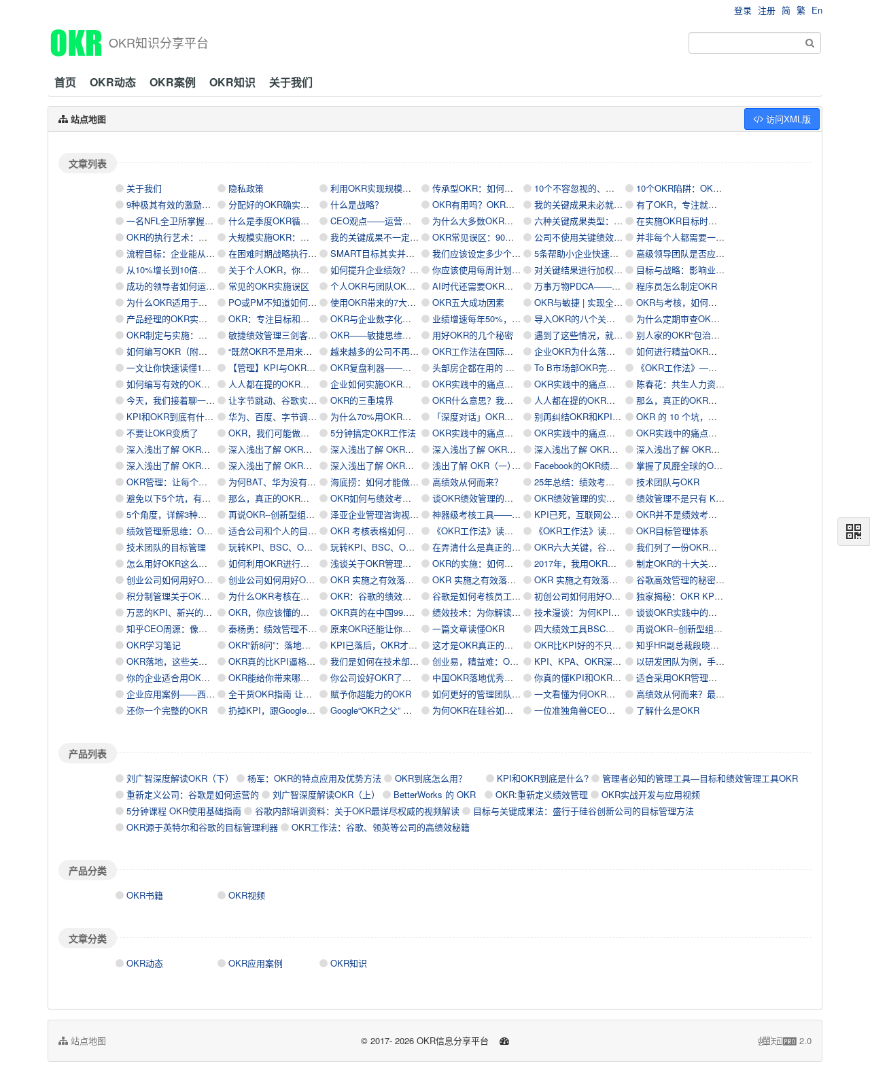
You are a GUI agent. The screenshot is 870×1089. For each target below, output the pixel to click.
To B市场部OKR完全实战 (583, 367)
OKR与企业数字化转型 (375, 318)
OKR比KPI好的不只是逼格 (586, 644)
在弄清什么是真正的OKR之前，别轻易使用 (517, 546)
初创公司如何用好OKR (579, 595)
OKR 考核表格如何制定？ (381, 530)
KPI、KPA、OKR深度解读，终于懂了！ (613, 661)
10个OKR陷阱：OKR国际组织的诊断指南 (717, 188)
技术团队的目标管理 (166, 546)
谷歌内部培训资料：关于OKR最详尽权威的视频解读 (357, 810)
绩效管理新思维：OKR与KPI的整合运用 (205, 530)
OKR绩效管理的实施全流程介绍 (596, 497)
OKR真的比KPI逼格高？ (276, 661)
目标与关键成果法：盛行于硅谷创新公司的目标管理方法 (583, 810)
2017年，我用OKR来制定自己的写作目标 (615, 563)
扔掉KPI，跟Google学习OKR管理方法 (303, 710)
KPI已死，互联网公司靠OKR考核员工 (608, 514)
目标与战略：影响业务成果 (689, 269)
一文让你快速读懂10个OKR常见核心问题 (207, 367)
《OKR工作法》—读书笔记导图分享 (707, 367)
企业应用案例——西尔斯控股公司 (192, 693)
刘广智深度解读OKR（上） (326, 794)
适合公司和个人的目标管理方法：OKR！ (308, 530)
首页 (65, 82)
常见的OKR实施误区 (268, 285)
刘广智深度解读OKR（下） (180, 778)
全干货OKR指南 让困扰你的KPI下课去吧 (308, 693)
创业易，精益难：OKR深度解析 (494, 661)
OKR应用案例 (255, 962)
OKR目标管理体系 (672, 530)
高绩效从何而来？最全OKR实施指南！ (712, 693)
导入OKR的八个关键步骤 (583, 318)
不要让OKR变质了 (162, 432)
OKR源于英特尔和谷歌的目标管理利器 (202, 826)
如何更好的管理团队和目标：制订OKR (508, 693)
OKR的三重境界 (362, 400)
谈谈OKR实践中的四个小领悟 (694, 612)
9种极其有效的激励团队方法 (181, 204)
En (817, 9)
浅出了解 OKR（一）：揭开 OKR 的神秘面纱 (519, 465)
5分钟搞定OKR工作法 (373, 432)
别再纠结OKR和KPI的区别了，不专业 (608, 416)
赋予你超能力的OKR (370, 693)
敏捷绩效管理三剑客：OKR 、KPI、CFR (308, 334)
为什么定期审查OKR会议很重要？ (703, 318)
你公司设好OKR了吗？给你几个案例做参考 (415, 677)
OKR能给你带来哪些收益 (277, 677)
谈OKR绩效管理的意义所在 (486, 497)
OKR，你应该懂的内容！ (277, 612)
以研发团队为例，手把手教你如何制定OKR (720, 661)
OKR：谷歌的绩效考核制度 (384, 595)
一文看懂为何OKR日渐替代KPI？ (599, 693)
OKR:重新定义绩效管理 (541, 794)
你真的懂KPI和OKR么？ (582, 677)
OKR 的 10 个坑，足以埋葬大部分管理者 (716, 416)
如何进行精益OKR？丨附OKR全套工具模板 (721, 351)
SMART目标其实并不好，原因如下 (399, 253)
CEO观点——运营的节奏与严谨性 (397, 220)
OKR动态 (113, 82)
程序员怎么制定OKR (676, 285)
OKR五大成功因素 (468, 302)
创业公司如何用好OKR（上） (286, 579)
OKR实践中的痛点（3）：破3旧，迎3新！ (513, 432)
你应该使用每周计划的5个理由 (492, 269)
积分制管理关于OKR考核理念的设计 (197, 595)
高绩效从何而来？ (467, 481)
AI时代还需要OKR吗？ (477, 285)
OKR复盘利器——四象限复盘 (388, 367)
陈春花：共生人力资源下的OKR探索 (707, 383)
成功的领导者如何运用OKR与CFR (193, 285)
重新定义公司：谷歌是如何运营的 (192, 794)
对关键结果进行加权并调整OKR (596, 269)
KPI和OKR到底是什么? (543, 778)
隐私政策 (246, 188)
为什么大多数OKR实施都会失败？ (499, 220)
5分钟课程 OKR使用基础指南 (183, 810)
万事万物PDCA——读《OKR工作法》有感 (617, 285)
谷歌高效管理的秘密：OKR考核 (698, 579)
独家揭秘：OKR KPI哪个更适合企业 (707, 595)
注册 (767, 9)
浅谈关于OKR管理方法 (375, 563)
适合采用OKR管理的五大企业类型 (703, 677)
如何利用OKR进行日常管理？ (286, 563)
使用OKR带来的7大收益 (377, 302)
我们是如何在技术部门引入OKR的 (397, 661)
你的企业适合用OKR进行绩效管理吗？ (202, 677)
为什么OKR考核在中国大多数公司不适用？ (313, 595)
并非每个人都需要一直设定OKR (698, 236)
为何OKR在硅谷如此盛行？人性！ (499, 710)
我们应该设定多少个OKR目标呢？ (499, 253)
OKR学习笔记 (153, 644)
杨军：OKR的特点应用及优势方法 (314, 778)
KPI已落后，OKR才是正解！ (387, 644)
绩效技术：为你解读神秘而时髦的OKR (508, 612)
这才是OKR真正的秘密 (477, 644)
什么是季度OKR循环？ (273, 220)
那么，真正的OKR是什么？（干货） (707, 400)
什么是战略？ (356, 204)
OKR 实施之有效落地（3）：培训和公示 (407, 579)
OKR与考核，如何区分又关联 (694, 302)
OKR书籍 (144, 894)
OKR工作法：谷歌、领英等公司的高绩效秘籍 (381, 826)
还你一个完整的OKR (166, 710)
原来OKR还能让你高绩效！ (384, 628)
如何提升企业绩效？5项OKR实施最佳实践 (412, 269)
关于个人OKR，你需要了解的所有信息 (304, 269)
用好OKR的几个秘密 (472, 334)
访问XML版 (787, 118)
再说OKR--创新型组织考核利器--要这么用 (309, 514)
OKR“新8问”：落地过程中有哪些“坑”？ (303, 644)
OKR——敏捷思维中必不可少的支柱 (401, 334)
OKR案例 (173, 82)
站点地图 (87, 1040)
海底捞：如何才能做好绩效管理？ (396, 481)
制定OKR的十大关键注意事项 (694, 563)
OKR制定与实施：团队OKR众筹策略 (198, 334)
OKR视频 (246, 894)
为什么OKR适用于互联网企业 (184, 302)
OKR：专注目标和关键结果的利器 (295, 318)
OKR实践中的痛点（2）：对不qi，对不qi (612, 432)
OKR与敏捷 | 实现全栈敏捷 (587, 302)
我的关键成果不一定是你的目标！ (396, 236)
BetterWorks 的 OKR (435, 794)
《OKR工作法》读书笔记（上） (596, 530)
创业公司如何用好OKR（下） (184, 579)
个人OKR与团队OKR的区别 (384, 285)
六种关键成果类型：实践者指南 (596, 220)
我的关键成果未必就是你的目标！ (600, 204)
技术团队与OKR (667, 481)
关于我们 (291, 82)
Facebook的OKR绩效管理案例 (594, 465)
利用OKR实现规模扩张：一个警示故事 (406, 188)
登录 (743, 9)
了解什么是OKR (667, 710)
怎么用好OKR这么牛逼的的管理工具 (197, 563)
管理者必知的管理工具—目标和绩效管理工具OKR (700, 778)
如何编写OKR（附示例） (175, 351)
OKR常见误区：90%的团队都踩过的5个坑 (514, 236)
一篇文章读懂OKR (468, 628)
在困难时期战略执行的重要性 (285, 253)
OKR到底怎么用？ (431, 778)
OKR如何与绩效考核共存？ (384, 497)
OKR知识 (232, 82)
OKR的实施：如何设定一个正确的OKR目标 (517, 563)
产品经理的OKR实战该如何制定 (188, 318)
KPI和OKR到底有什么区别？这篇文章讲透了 (214, 416)
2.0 (785, 1041)
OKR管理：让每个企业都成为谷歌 (193, 481)
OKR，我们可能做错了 (273, 432)
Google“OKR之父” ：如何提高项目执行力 (410, 710)
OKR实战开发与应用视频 (651, 794)
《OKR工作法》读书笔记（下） (494, 530)
